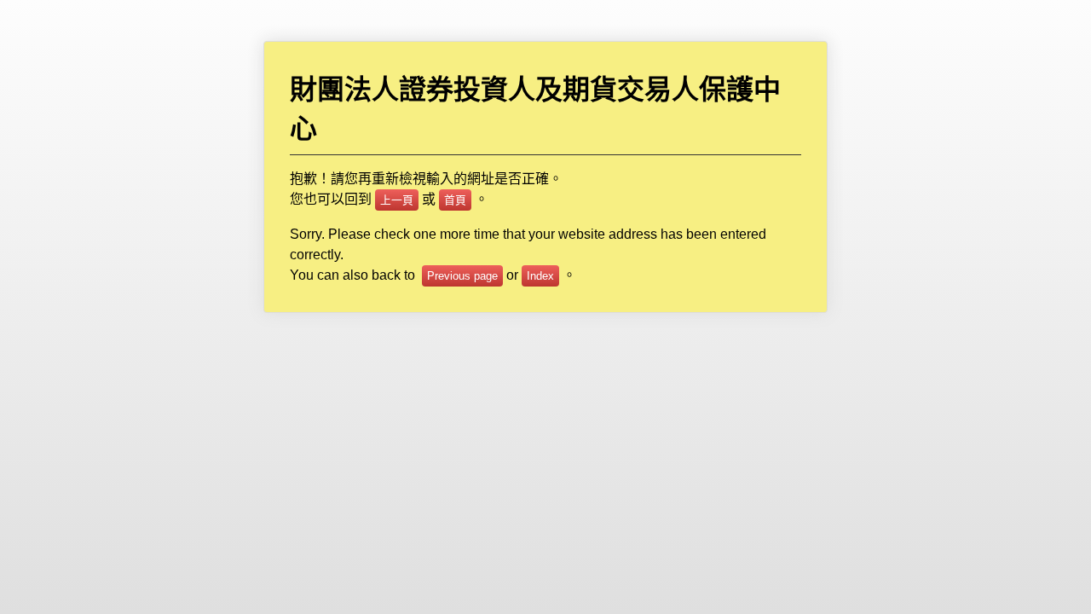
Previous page (462, 275)
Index (540, 275)
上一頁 (396, 200)
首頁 (455, 200)
